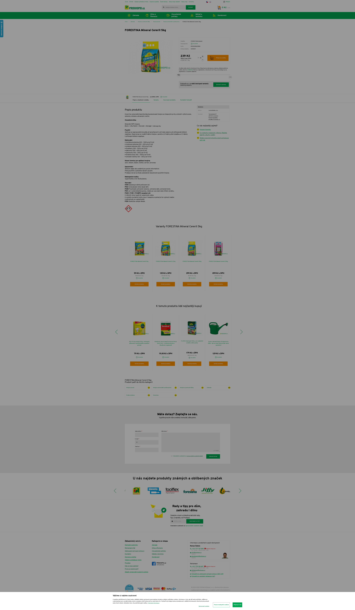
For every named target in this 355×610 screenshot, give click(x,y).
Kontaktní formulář (186, 100)
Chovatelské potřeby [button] (176, 15)
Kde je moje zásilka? (174, 2)
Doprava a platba (154, 2)
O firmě (131, 2)
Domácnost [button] (222, 15)
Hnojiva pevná (156, 21)
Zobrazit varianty (221, 84)
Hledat (190, 7)
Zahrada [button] (136, 15)
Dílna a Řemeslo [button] (153, 15)
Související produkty (169, 100)
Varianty (156, 100)
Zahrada (133, 21)
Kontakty (191, 2)
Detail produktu (139, 284)
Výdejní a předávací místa (141, 2)
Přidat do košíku (221, 58)
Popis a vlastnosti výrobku (141, 100)
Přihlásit (228, 2)
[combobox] (174, 7)
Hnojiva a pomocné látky (144, 21)
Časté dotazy (164, 2)
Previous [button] (116, 332)
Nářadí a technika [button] (199, 15)
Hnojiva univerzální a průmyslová (171, 21)
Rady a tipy (184, 2)
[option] (139, 263)
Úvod (126, 2)
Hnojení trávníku (205, 130)
